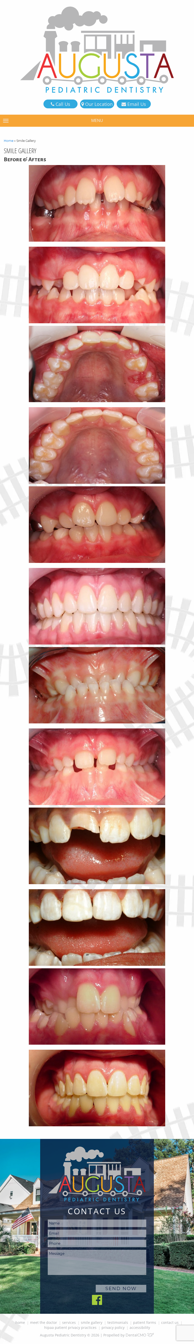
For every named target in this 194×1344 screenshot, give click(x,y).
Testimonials (117, 1322)
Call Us (62, 104)
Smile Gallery (91, 1322)
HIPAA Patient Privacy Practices (70, 1327)
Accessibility (140, 1327)
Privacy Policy (113, 1327)
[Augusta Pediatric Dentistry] (97, 49)
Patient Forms (144, 1322)
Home (8, 141)
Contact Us (170, 1322)
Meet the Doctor (43, 1322)
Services (69, 1322)
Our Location (98, 104)
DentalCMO (136, 1335)
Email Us (136, 104)
